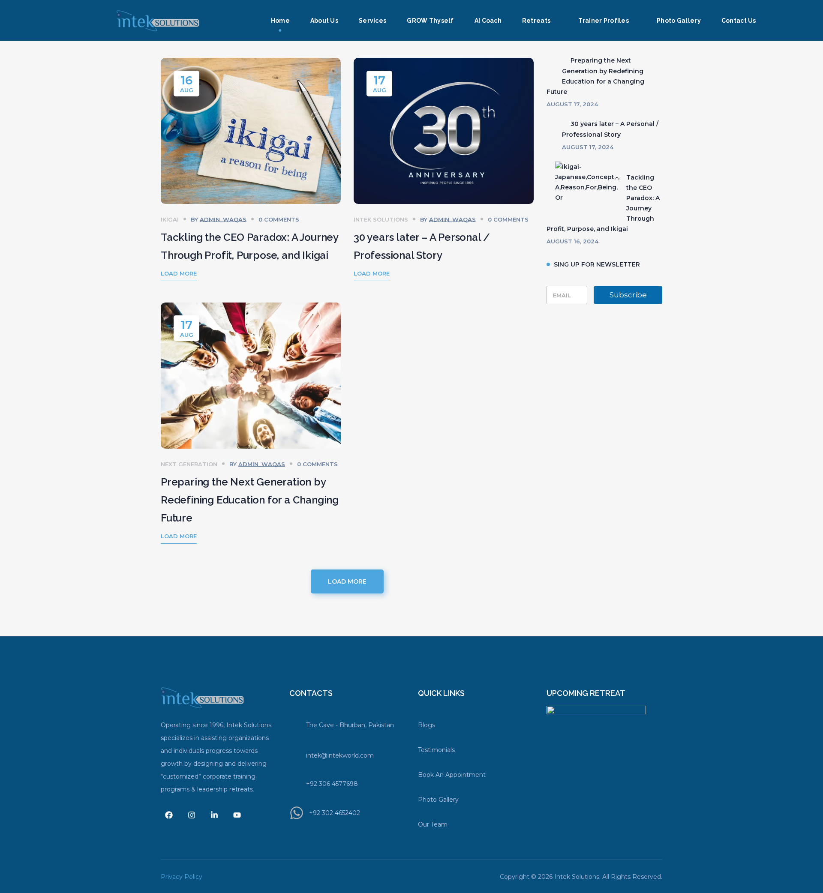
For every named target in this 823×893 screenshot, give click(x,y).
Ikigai (170, 219)
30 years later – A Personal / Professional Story (610, 129)
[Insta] (191, 815)
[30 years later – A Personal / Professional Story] (551, 124)
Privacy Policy (181, 877)
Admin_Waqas (223, 219)
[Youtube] (237, 815)
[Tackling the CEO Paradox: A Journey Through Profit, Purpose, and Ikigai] (583, 182)
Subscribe (628, 295)
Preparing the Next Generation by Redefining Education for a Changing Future (250, 500)
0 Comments (278, 219)
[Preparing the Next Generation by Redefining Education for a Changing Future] (551, 60)
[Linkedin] (214, 815)
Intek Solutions (381, 219)
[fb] (169, 815)
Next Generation (189, 464)
